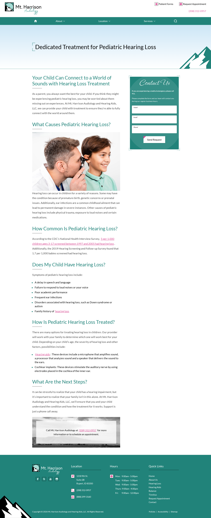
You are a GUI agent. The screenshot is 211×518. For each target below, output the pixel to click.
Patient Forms (165, 3)
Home (152, 476)
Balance (152, 491)
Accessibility (163, 511)
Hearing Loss (155, 483)
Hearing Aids (155, 487)
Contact (152, 502)
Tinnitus (153, 494)
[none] (60, 21)
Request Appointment (194, 3)
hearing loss (62, 311)
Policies (152, 511)
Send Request (154, 139)
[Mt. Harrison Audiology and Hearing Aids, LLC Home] (23, 8)
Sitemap (174, 511)
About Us (153, 479)
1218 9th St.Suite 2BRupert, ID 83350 (84, 480)
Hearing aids (42, 354)
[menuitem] (35, 21)
